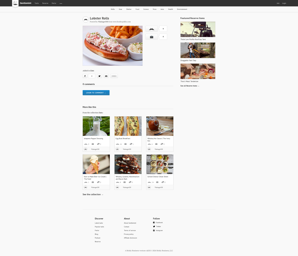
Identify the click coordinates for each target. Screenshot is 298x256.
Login (284, 3)
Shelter (128, 9)
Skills (113, 9)
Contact (126, 227)
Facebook (159, 222)
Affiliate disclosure (130, 238)
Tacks (37, 3)
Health (170, 9)
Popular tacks (99, 227)
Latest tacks (99, 223)
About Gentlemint (130, 223)
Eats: (101, 112)
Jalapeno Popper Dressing (93, 138)
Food (137, 9)
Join (278, 3)
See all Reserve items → (189, 86)
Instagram (159, 230)
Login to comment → (96, 93)
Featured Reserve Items (192, 18)
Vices (154, 9)
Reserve (45, 3)
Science (146, 9)
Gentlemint (22, 4)
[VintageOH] (86, 21)
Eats (92, 70)
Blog (96, 234)
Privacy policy (129, 234)
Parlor (54, 3)
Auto (162, 9)
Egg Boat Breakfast (123, 138)
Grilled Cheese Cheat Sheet (157, 177)
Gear (120, 9)
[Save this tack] (152, 37)
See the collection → (93, 194)
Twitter (158, 226)
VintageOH (95, 149)
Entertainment (182, 9)
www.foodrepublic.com (122, 21)
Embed (114, 76)
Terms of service (130, 230)
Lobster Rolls (99, 18)
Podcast (97, 238)
